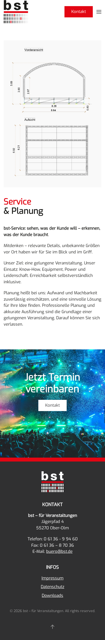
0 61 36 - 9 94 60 (61, 539)
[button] (98, 11)
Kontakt (78, 11)
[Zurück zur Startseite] (16, 11)
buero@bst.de (59, 551)
